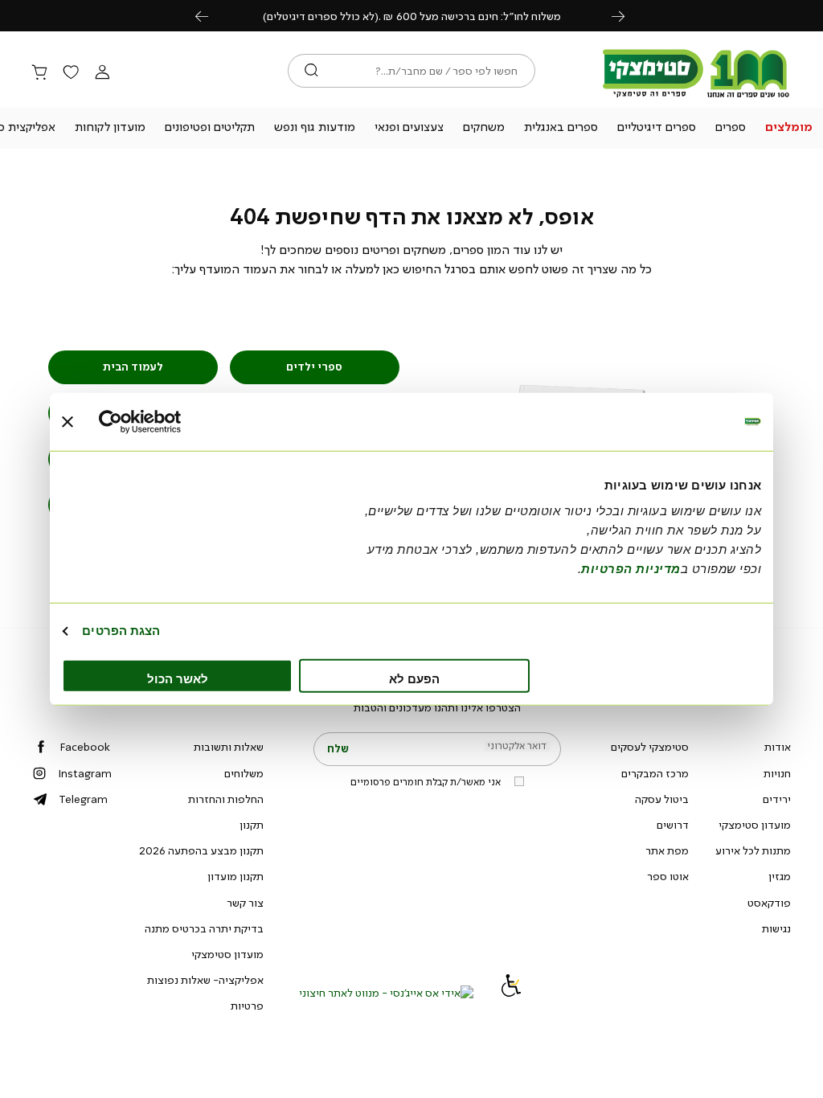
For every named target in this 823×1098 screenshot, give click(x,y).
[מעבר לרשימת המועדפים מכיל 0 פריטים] (70, 73)
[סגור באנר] (67, 422)
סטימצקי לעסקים (650, 747)
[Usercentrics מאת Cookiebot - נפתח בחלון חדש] (169, 422)
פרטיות (247, 1005)
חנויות (777, 773)
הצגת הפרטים (121, 630)
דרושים (673, 824)
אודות (777, 747)
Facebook (84, 747)
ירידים (777, 799)
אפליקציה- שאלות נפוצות (205, 980)
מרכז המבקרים (655, 773)
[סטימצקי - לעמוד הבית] (696, 98)
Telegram (83, 799)
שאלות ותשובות (229, 747)
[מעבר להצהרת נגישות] (511, 992)
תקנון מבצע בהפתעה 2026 (201, 850)
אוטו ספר (668, 876)
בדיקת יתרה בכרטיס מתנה (204, 928)
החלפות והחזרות (226, 799)
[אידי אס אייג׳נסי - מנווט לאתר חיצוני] (386, 992)
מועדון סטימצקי (755, 824)
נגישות (776, 928)
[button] (788, 129)
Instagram (85, 773)
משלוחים (244, 773)
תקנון (252, 824)
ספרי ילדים (314, 367)
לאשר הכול (177, 678)
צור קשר (245, 902)
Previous (210, 15)
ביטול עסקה (662, 799)
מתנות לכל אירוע (753, 850)
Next (627, 15)
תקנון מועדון (235, 876)
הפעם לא (414, 678)
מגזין (779, 876)
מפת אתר (667, 850)
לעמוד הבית (133, 367)
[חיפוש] (311, 71)
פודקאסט (769, 902)
